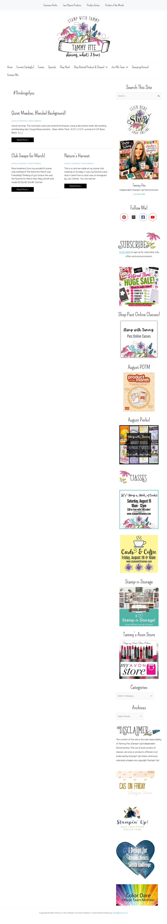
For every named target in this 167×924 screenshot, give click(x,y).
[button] (106, 67)
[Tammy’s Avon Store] (139, 659)
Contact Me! (139, 194)
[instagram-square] (134, 217)
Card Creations (35, 121)
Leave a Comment (19, 121)
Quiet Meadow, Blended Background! (38, 113)
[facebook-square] (143, 217)
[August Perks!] (139, 444)
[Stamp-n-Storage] (139, 606)
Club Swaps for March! (28, 156)
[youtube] (153, 217)
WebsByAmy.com (120, 913)
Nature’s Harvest (77, 156)
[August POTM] (139, 392)
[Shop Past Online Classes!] (139, 339)
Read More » (23, 140)
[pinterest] (124, 217)
